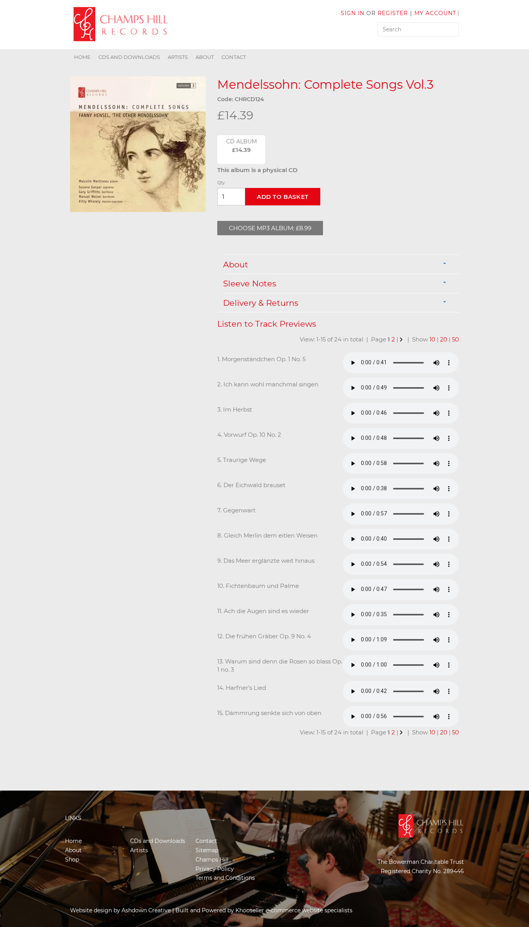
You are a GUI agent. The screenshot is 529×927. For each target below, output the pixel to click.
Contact (234, 57)
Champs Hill (212, 859)
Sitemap (207, 850)
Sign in (352, 13)
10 (432, 339)
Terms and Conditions (225, 877)
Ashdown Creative (146, 910)
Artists (178, 57)
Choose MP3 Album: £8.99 (270, 228)
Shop (72, 859)
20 (443, 339)
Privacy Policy (215, 868)
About (205, 57)
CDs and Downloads (129, 57)
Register (393, 13)
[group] (138, 144)
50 (455, 339)
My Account (435, 13)
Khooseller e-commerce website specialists (293, 910)
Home (82, 57)
